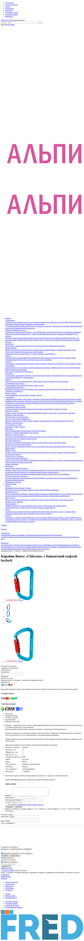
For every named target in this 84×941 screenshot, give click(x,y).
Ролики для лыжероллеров (56, 506)
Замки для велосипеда (50, 472)
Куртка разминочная (25, 496)
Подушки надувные (13, 443)
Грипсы (8, 474)
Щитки (27, 460)
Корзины (17, 472)
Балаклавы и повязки (13, 364)
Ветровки (31, 364)
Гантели (8, 395)
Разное (41, 389)
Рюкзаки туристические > (15, 415)
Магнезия (25, 326)
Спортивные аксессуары (46, 537)
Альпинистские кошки (14, 322)
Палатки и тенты (32, 332)
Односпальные (26, 443)
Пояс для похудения (46, 381)
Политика (9, 890)
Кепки (67, 364)
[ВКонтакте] (2, 684)
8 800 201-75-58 (6, 20)
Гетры (37, 364)
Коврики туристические (14, 338)
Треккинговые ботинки (14, 360)
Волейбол (30, 389)
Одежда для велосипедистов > (16, 476)
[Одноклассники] (7, 684)
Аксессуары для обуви (43, 360)
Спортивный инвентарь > (15, 387)
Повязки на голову (60, 494)
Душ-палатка (34, 433)
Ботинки (27, 358)
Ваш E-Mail (5, 821)
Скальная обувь (70, 358)
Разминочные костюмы (44, 494)
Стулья (18, 425)
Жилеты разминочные (13, 494)
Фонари (8, 342)
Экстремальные (30, 413)
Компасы (79, 460)
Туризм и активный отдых (15, 405)
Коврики (23, 437)
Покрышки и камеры (57, 346)
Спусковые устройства (43, 326)
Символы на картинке (10, 847)
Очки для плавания (68, 375)
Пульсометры (10, 385)
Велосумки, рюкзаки (19, 474)
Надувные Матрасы (63, 338)
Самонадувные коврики (70, 437)
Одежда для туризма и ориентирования (27, 368)
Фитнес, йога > (11, 393)
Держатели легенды (24, 462)
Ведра (71, 421)
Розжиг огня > (10, 450)
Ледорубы (9, 326)
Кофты (73, 364)
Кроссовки (46, 358)
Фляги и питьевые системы (34, 470)
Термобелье (46, 368)
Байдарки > (9, 429)
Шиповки (34, 460)
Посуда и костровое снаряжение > (18, 419)
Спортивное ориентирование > (17, 458)
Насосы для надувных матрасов (44, 443)
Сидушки (50, 437)
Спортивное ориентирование (62, 340)
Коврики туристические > (15, 435)
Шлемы (29, 478)
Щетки (52, 354)
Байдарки (46, 334)
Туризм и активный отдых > (15, 330)
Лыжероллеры (38, 352)
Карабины (9, 324)
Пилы (26, 421)
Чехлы (14, 417)
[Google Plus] (11, 684)
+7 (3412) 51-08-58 (8, 870)
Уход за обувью (29, 360)
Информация (6, 876)
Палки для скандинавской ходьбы (18, 446)
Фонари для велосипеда (14, 470)
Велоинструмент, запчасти (51, 474)
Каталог (8, 318)
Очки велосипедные (57, 470)
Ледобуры (17, 326)
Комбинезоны (72, 478)
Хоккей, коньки (69, 389)
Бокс (24, 389)
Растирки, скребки (29, 500)
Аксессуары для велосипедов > (17, 468)
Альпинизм (9, 397)
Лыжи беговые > (11, 348)
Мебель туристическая (14, 334)
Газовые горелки (56, 452)
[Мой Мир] (9, 684)
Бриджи (21, 480)
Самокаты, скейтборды (14, 391)
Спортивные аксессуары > (15, 383)
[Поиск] (40, 22)
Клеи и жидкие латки (13, 381)
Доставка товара (11, 903)
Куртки (55, 364)
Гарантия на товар (12, 905)
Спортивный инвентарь (64, 537)
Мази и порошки (57, 350)
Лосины (8, 368)
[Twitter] (5, 684)
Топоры (8, 421)
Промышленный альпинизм (24, 328)
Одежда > (8, 362)
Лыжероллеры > (11, 504)
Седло (46, 470)
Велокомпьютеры (34, 474)
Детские (28, 488)
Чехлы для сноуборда (13, 500)
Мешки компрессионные (58, 409)
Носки (14, 496)
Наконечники (10, 448)
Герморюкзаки (22, 417)
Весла (7, 431)
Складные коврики (12, 437)
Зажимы (78, 322)
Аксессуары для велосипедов (16, 346)
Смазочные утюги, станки (15, 354)
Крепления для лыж (31, 338)
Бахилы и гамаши (57, 334)
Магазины (9, 886)
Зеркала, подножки (28, 472)
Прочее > (8, 379)
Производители (11, 898)
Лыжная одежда (70, 350)
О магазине (5, 874)
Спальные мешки (12, 409)
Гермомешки (69, 334)
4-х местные (52, 413)
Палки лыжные (45, 350)
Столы (8, 425)
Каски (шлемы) (19, 324)
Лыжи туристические (47, 338)
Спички (14, 421)
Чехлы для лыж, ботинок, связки (37, 354)
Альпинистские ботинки (14, 358)
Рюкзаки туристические (48, 332)
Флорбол (53, 389)
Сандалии (54, 358)
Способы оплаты (11, 901)
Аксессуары (27, 322)
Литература (28, 372)
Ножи (30, 421)
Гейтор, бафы (49, 496)
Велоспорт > (10, 344)
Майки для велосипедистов (50, 478)
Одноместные (25, 431)
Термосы (77, 340)
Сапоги (61, 358)
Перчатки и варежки (19, 370)
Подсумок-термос (43, 500)
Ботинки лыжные (32, 350)
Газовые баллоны (69, 452)
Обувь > (8, 356)
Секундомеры (21, 385)
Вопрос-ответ (10, 896)
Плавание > (9, 373)
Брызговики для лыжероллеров (61, 500)
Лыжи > (8, 486)
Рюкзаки (8, 417)
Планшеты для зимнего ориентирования (61, 460)
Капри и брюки (11, 462)
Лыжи (7, 350)
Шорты (8, 370)
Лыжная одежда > (12, 492)
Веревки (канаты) (58, 322)
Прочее (34, 537)
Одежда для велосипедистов (38, 346)
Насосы (68, 470)
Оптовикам (9, 888)
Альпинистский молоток (41, 322)
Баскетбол (18, 389)
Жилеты (61, 364)
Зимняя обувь (36, 358)
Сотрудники (9, 884)
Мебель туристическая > (14, 423)
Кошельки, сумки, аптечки (33, 334)
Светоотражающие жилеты (15, 478)
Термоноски (55, 368)
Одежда (8, 516)
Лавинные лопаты (32, 324)
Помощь (4, 878)
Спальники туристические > (16, 407)
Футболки (76, 368)
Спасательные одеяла (40, 409)
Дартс (36, 389)
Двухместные (36, 431)
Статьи (7, 894)
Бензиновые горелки (13, 454)
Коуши (41, 324)
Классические (19, 488)
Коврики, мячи (17, 395)
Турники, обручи (35, 395)
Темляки (18, 352)
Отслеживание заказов (13, 907)
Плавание (28, 537)
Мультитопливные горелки (28, 452)
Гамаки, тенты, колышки (14, 413)
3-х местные (61, 413)
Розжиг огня (27, 340)
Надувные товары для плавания (49, 375)
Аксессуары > (10, 498)
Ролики (47, 389)
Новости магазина (10, 862)
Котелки (65, 421)
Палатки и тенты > (12, 411)
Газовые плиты (44, 452)
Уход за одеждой (66, 368)
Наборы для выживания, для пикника (47, 421)
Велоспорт (9, 466)
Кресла (13, 425)
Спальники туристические (15, 332)
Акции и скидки (11, 882)
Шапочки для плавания (24, 377)
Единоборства (18, 372)
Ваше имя (5, 817)
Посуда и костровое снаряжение (69, 332)
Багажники (65, 474)
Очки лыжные (27, 352)
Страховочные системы (61, 326)
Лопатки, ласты (31, 375)
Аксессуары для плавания (15, 375)
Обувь (7, 510)
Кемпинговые (41, 413)
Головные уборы (46, 364)
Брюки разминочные (62, 496)
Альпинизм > (10, 320)
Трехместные (15, 431)
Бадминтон (9, 389)
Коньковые (9, 488)
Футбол (60, 389)
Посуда (21, 421)
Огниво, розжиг (11, 452)
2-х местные (70, 413)
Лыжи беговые (10, 484)
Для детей (9, 372)
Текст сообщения (8, 823)
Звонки (39, 472)
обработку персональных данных (31, 805)
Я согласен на (26, 805)
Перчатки (36, 478)
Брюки (24, 364)
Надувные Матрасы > (13, 441)
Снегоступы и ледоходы (41, 340)
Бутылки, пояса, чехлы (35, 385)
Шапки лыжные (28, 494)
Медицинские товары (30, 381)
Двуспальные (61, 443)
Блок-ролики (70, 322)
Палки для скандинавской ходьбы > (18, 445)
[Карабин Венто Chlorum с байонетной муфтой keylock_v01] (23, 601)
